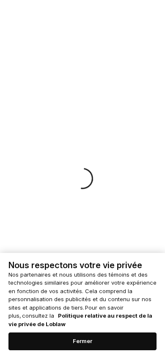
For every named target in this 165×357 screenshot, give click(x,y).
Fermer (83, 341)
